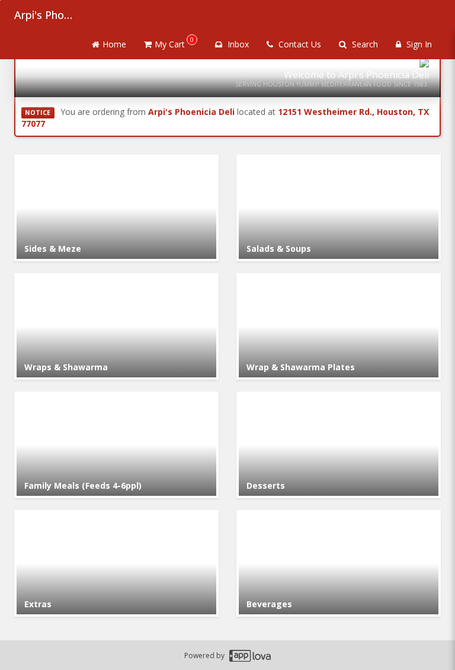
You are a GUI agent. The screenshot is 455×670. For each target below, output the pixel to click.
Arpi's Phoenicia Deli (43, 15)
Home (114, 44)
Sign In (418, 44)
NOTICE (37, 112)
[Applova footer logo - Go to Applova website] (250, 655)
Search (364, 44)
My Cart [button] (174, 42)
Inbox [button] (237, 44)
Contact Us (298, 44)
